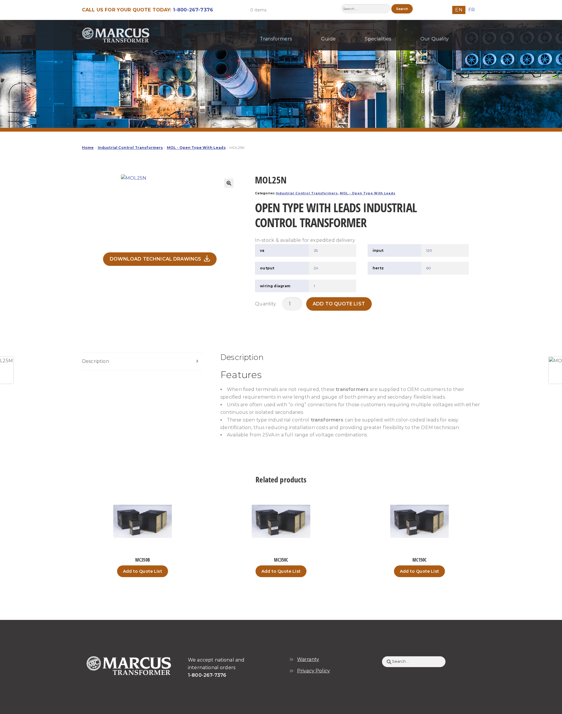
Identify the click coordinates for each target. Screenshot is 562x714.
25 (316, 250)
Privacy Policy (313, 671)
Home (88, 147)
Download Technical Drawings (155, 259)
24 (316, 268)
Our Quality (434, 39)
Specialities (378, 39)
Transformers (276, 39)
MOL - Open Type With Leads (196, 147)
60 (428, 268)
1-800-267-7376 (193, 10)
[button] (229, 183)
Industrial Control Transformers (130, 147)
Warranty (308, 659)
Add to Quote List (339, 304)
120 (429, 250)
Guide (328, 39)
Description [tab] (95, 361)
